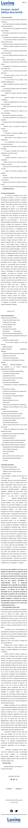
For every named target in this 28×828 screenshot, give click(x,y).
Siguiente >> (19, 788)
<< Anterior (8, 788)
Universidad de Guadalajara (14, 800)
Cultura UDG (14, 802)
